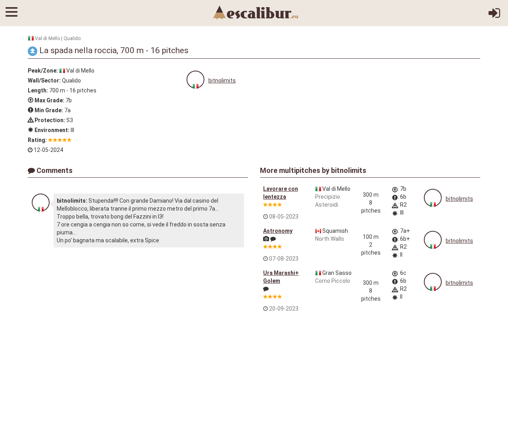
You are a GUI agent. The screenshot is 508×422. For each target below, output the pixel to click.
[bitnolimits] (195, 79)
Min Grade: (48, 110)
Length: (38, 90)
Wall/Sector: (44, 80)
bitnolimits (222, 80)
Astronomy (277, 231)
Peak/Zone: (43, 70)
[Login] (494, 16)
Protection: (49, 120)
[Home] (256, 12)
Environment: (51, 130)
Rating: (37, 140)
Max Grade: (48, 100)
